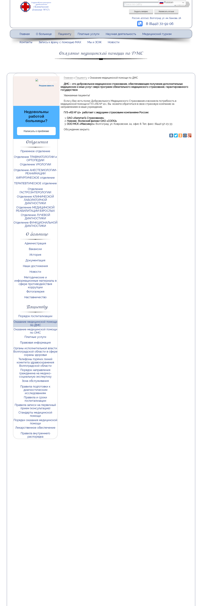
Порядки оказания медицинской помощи (35, 421)
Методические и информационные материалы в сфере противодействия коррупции (35, 282)
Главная (25, 34)
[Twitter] (176, 135)
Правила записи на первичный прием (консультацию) (35, 406)
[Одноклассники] (180, 135)
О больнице (44, 34)
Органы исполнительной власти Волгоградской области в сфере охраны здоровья (35, 351)
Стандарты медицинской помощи (35, 414)
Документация (35, 260)
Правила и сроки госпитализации (35, 399)
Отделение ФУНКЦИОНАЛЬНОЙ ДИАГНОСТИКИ (35, 224)
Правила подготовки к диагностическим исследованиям (35, 390)
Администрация (35, 243)
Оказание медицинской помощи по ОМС (35, 331)
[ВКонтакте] (171, 135)
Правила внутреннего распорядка (35, 435)
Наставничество (35, 297)
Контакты (26, 42)
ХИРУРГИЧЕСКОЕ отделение (35, 177)
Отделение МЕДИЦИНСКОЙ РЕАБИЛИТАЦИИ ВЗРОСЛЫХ (35, 209)
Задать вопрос (141, 11)
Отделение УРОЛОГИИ (35, 164)
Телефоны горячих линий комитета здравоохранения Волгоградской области (35, 362)
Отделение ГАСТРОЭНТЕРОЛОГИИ (35, 190)
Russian (168, 2)
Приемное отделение (35, 151)
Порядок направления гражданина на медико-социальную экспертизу (35, 373)
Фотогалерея (35, 291)
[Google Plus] (189, 135)
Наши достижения (35, 266)
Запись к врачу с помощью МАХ (60, 42)
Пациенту (64, 34)
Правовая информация (35, 342)
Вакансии (35, 249)
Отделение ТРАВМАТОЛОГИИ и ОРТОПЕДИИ (35, 158)
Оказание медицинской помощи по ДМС (35, 323)
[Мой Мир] (185, 135)
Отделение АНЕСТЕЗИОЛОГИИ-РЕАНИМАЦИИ (35, 171)
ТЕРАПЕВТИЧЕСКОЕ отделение (35, 183)
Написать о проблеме (36, 131)
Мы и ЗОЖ (94, 42)
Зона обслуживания (35, 380)
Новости (113, 42)
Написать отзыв (166, 11)
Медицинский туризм (157, 34)
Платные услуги (88, 34)
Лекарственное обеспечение (35, 427)
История (35, 254)
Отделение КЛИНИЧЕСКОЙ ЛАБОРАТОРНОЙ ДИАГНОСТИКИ (35, 200)
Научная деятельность (121, 34)
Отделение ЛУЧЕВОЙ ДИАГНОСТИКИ (35, 216)
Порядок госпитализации (35, 316)
